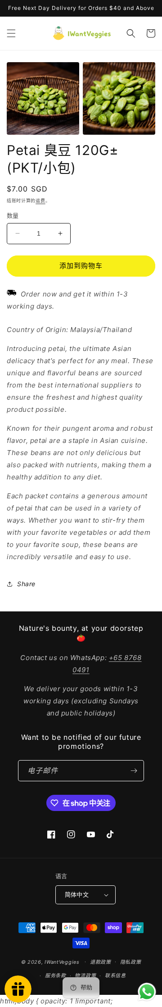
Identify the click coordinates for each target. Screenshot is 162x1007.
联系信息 (115, 975)
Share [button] (26, 584)
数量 (13, 215)
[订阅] (134, 770)
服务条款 (55, 975)
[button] (11, 33)
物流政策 (85, 975)
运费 (40, 200)
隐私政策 (130, 962)
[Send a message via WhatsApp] (147, 991)
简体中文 (77, 894)
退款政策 (100, 962)
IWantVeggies (62, 961)
